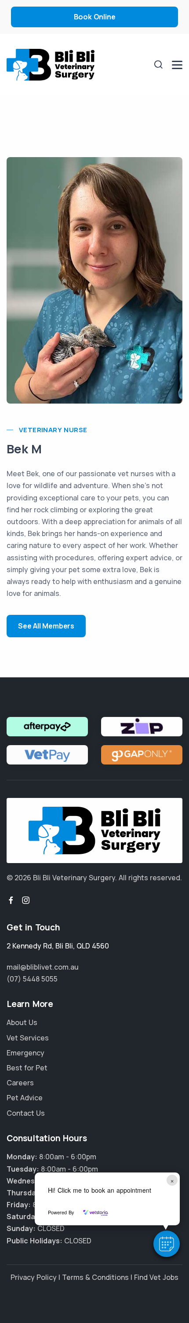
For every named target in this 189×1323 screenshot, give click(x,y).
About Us (22, 1022)
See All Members (46, 626)
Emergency (25, 1053)
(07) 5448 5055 (32, 979)
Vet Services (28, 1038)
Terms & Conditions (95, 1277)
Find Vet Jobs (156, 1277)
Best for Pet (27, 1068)
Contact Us (26, 1113)
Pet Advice (25, 1097)
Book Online (95, 17)
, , (58, 946)
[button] (166, 1244)
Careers (20, 1083)
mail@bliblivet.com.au (43, 967)
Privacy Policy (34, 1277)
